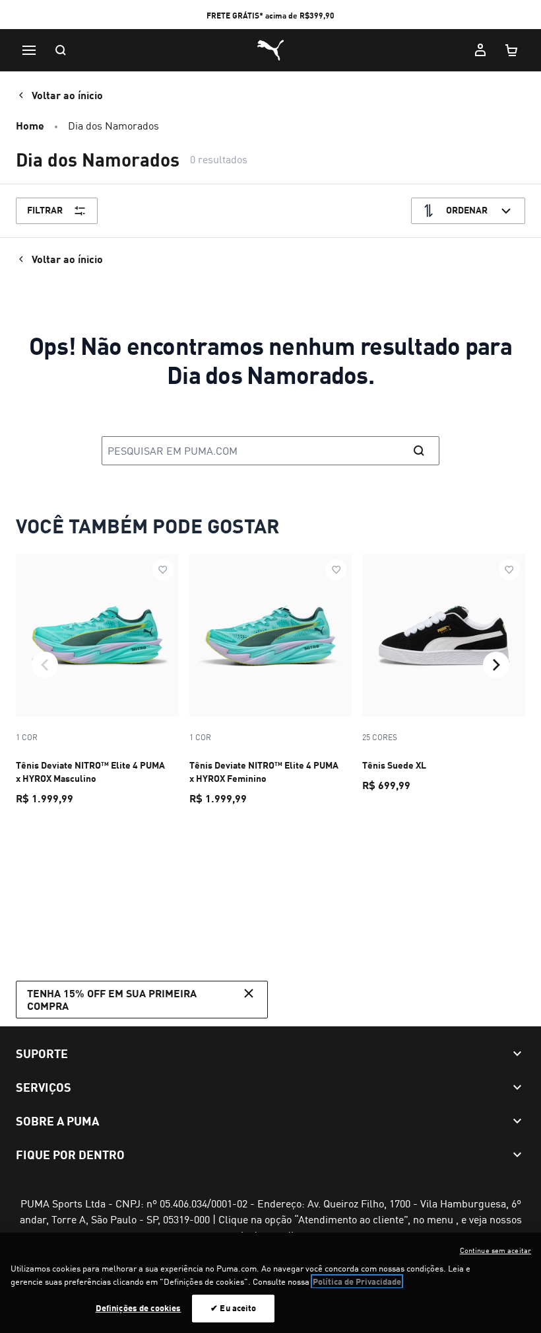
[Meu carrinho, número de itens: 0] (512, 50)
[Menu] (29, 50)
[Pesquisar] (61, 50)
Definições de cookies (138, 1308)
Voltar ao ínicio (67, 95)
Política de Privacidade (357, 1281)
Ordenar (467, 209)
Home (30, 125)
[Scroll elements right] (496, 665)
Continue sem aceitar (495, 1250)
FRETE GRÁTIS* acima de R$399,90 (270, 15)
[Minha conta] (480, 50)
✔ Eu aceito (233, 1308)
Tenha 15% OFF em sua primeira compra (112, 999)
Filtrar (45, 209)
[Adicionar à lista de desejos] (163, 569)
